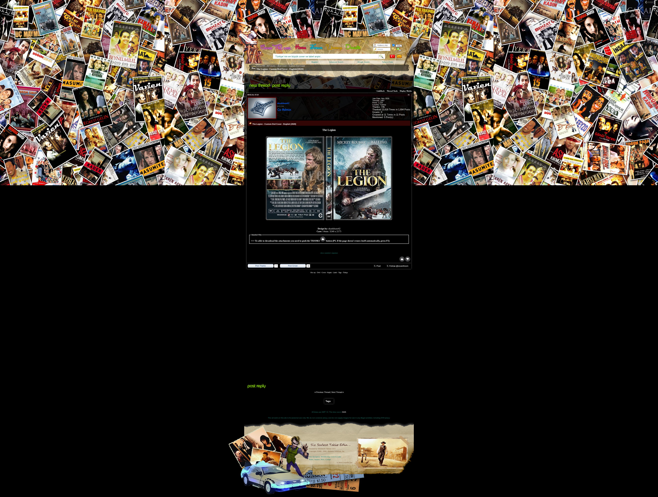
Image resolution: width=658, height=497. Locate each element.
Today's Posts (387, 62)
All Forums (271, 66)
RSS (322, 459)
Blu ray (313, 272)
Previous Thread (323, 392)
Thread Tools (392, 91)
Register (315, 62)
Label (335, 272)
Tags (340, 272)
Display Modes (406, 91)
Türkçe (345, 272)
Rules (311, 459)
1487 (382, 101)
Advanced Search (336, 62)
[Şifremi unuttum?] (394, 49)
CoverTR (260, 66)
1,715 (380, 103)
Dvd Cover (282, 66)
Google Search (364, 62)
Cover (324, 272)
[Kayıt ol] (399, 49)
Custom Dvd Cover (297, 66)
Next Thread (337, 392)
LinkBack (381, 91)
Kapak (329, 272)
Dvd (319, 272)
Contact (328, 459)
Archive (317, 459)
